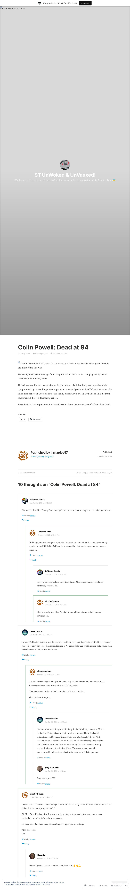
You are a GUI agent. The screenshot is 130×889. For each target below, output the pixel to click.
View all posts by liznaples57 (42, 456)
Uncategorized (41, 353)
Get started (85, 3)
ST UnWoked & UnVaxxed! (65, 175)
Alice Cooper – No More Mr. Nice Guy (93, 473)
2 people (47, 591)
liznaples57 (25, 353)
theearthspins (36, 631)
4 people (32, 516)
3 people (32, 655)
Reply (27, 520)
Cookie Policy (45, 884)
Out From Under (26, 473)
